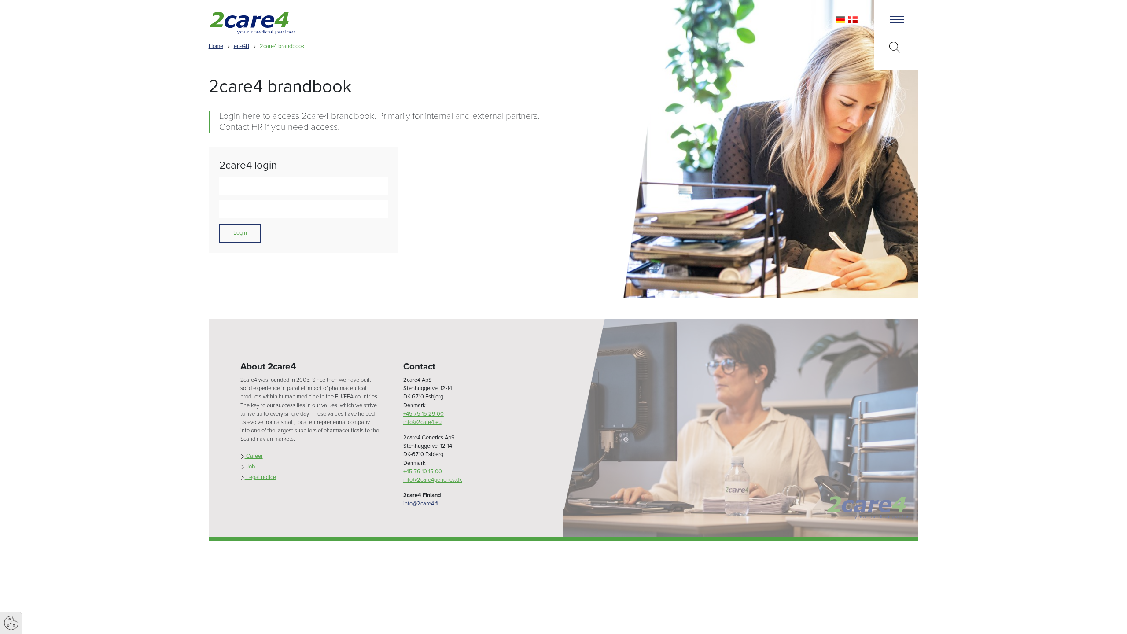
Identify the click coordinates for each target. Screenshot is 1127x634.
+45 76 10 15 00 (422, 471)
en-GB (241, 46)
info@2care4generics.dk (432, 479)
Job (250, 466)
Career (254, 456)
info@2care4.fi (420, 503)
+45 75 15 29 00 (423, 413)
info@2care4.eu (422, 422)
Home (216, 46)
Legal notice (260, 477)
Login (240, 232)
